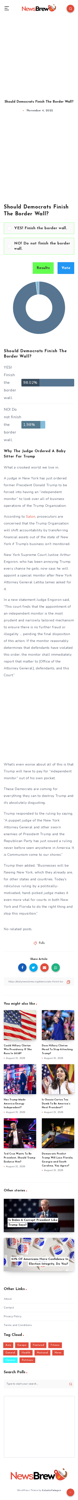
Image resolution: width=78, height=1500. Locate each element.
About (8, 1299)
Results (43, 268)
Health (26, 1352)
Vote (66, 268)
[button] (42, 228)
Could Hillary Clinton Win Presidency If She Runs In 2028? (18, 1049)
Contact (9, 1307)
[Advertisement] (39, 54)
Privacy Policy (12, 1316)
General (10, 1352)
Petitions (27, 1360)
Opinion (10, 1360)
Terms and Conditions (18, 1325)
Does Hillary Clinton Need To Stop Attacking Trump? (57, 1049)
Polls (42, 943)
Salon (30, 516)
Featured (38, 1345)
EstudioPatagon (51, 1490)
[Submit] (70, 1384)
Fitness (55, 1345)
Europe (21, 1345)
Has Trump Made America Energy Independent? (15, 1103)
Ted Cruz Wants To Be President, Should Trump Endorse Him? (19, 1158)
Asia (8, 1345)
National (42, 1352)
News (58, 1352)
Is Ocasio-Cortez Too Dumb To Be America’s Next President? (56, 1103)
